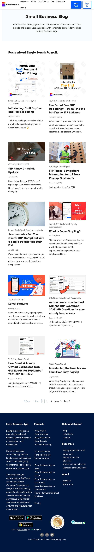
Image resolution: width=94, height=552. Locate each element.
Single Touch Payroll (27, 101)
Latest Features (18, 304)
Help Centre (68, 434)
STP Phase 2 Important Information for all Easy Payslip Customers (64, 175)
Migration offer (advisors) (74, 467)
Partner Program (42, 458)
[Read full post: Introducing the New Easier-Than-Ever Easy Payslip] (67, 361)
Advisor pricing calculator (74, 464)
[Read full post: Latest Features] (26, 296)
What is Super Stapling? (65, 231)
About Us (67, 480)
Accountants (13, 103)
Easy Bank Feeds (42, 437)
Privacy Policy (61, 540)
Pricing (33, 1)
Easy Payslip (40, 430)
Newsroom (68, 484)
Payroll (11, 101)
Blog (65, 430)
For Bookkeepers (43, 454)
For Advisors (43, 1)
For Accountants (42, 451)
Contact (23, 8)
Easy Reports (41, 441)
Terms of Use (50, 540)
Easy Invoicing (41, 434)
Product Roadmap (43, 444)
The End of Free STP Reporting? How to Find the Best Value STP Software (67, 109)
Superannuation (55, 227)
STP (16, 101)
